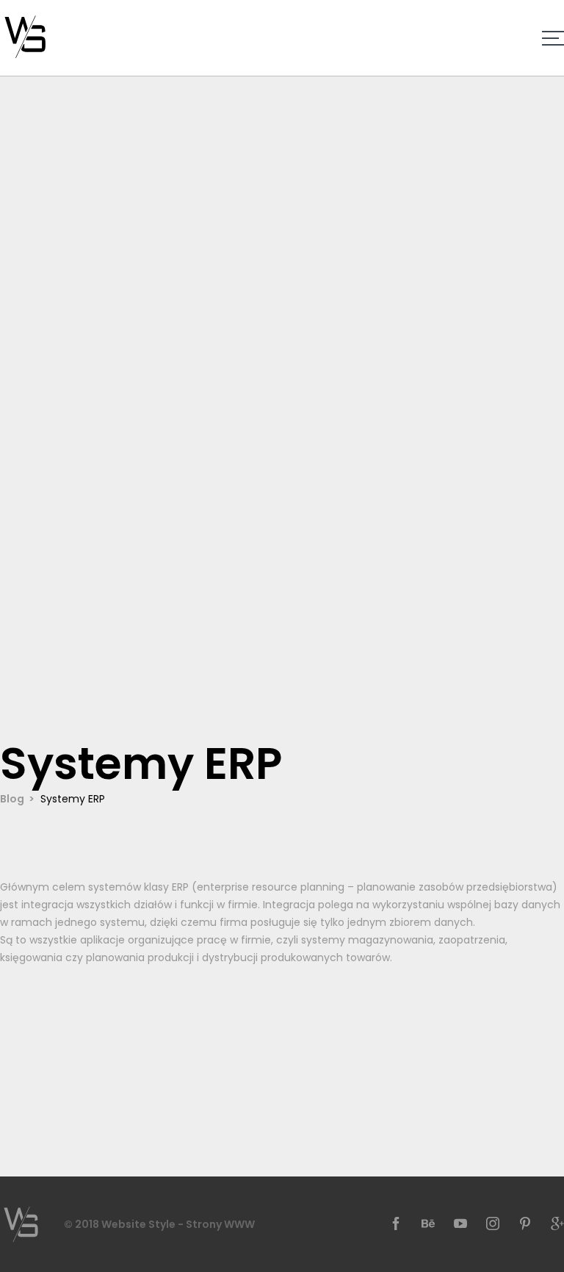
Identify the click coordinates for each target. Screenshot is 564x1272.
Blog (12, 799)
